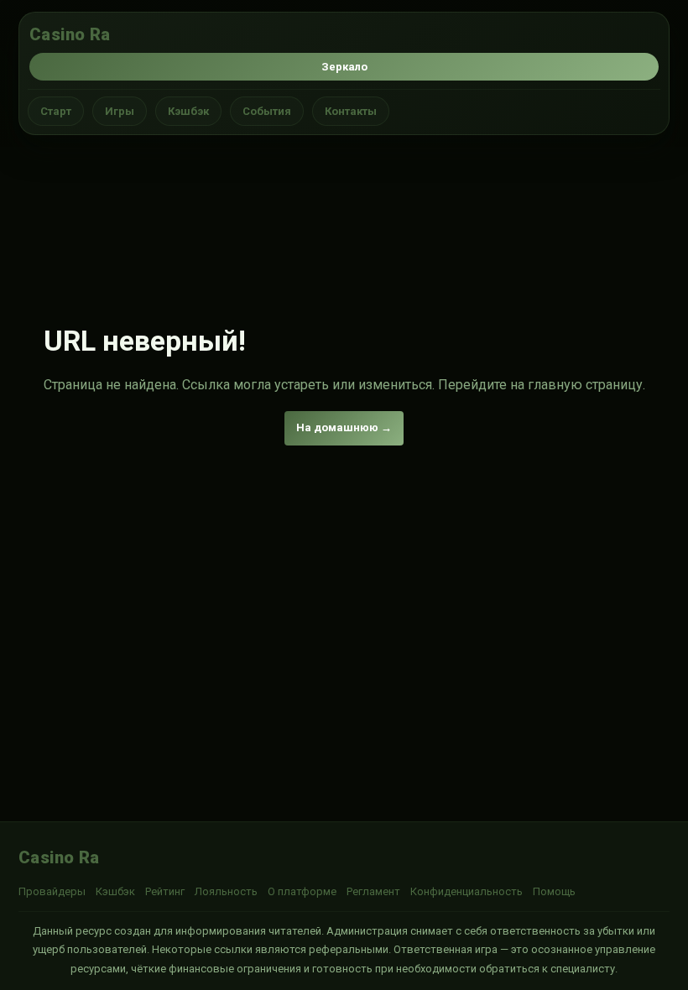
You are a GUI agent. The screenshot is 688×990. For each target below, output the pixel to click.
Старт (55, 111)
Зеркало (344, 66)
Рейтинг (165, 891)
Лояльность (226, 891)
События (266, 111)
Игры (119, 111)
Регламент (373, 891)
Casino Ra (70, 34)
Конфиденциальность (466, 891)
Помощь (554, 891)
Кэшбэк (188, 111)
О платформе (302, 891)
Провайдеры (52, 891)
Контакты (351, 111)
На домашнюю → (344, 427)
